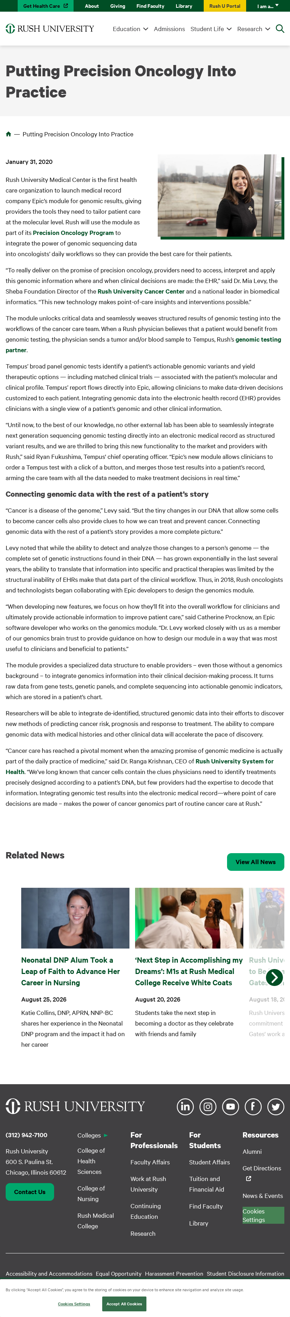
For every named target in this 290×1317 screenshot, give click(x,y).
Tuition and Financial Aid (206, 1183)
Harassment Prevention (174, 1273)
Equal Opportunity (118, 1273)
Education (126, 28)
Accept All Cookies (124, 1303)
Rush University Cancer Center (141, 291)
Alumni (252, 1151)
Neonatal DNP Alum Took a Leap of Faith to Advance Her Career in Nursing (70, 971)
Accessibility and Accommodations (49, 1273)
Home (8, 133)
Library (184, 5)
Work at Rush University (148, 1183)
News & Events (263, 1195)
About (92, 5)
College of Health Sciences (91, 1160)
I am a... (265, 6)
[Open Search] (280, 28)
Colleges (89, 1135)
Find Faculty (150, 5)
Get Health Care (41, 5)
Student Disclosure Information (245, 1273)
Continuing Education (145, 1210)
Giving (117, 5)
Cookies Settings (74, 1303)
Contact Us (30, 1191)
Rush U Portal (224, 5)
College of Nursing (91, 1193)
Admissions (169, 28)
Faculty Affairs (150, 1162)
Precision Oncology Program (73, 232)
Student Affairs (209, 1162)
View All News (256, 861)
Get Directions (262, 1168)
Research (249, 28)
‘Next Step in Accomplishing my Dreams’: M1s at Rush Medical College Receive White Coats (189, 971)
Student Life (207, 28)
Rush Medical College (95, 1220)
